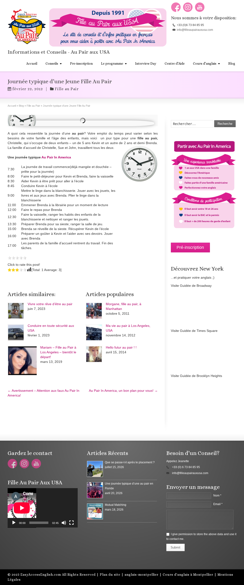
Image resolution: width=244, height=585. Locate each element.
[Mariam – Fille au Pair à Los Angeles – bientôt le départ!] (22, 361)
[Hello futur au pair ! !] (94, 354)
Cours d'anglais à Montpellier (188, 574)
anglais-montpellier (141, 574)
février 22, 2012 (27, 89)
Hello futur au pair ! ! (121, 347)
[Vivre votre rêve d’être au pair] (16, 311)
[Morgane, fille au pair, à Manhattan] (94, 311)
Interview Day (145, 63)
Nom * (217, 495)
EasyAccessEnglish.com (40, 574)
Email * (218, 504)
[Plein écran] (71, 522)
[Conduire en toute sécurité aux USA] (16, 332)
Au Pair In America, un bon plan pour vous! (123, 390)
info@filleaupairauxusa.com (195, 29)
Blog (231, 63)
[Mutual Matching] (95, 511)
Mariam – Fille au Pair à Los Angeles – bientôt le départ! (58, 352)
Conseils (52, 63)
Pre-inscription (81, 63)
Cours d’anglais (204, 63)
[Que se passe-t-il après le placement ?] (95, 469)
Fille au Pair (67, 89)
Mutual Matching (115, 505)
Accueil (31, 63)
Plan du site (110, 574)
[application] (43, 508)
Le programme (112, 63)
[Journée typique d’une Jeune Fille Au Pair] (22, 120)
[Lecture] (13, 522)
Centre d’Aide (175, 63)
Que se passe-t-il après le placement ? (130, 462)
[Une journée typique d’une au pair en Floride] (95, 490)
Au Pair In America (56, 157)
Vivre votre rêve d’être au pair (50, 304)
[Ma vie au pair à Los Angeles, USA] (94, 332)
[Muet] (63, 522)
